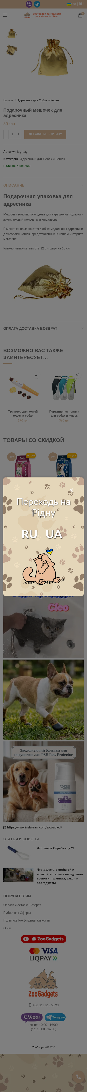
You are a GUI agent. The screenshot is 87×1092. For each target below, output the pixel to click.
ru (29, 535)
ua (54, 535)
